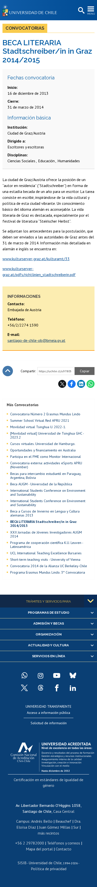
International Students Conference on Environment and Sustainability (47, 492)
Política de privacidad (48, 868)
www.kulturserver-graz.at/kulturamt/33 (36, 258)
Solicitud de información (49, 723)
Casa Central (63, 811)
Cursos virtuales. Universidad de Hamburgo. (42, 444)
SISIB (22, 862)
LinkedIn (81, 384)
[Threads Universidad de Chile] (40, 688)
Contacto (63, 848)
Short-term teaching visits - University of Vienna (45, 559)
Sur (76, 827)
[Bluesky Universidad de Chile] (73, 675)
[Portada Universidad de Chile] (31, 10)
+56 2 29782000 (29, 842)
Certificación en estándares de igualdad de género (48, 782)
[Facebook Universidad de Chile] (56, 688)
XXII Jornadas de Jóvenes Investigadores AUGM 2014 (46, 534)
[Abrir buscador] (81, 10)
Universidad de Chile (45, 862)
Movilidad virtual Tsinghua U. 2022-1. (38, 427)
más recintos (48, 833)
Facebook (72, 384)
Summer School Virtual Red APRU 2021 (39, 420)
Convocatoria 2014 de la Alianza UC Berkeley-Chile (48, 566)
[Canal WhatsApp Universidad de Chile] (24, 675)
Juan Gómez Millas (54, 827)
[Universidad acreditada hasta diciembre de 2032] (52, 756)
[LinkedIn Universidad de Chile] (73, 688)
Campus (22, 821)
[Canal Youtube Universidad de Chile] (56, 675)
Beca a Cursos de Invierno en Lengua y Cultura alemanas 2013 (45, 513)
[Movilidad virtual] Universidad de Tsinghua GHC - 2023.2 (47, 435)
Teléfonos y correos (63, 842)
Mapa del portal (39, 848)
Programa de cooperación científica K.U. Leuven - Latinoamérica (46, 544)
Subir (7, 371)
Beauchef (63, 821)
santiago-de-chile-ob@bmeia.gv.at (36, 340)
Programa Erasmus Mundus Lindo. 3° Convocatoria (47, 572)
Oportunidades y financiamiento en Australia (43, 450)
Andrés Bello (41, 821)
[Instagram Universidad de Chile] (40, 675)
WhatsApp (91, 384)
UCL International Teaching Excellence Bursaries (46, 553)
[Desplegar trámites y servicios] (90, 601)
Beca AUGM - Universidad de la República (41, 484)
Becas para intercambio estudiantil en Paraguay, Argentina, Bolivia (45, 475)
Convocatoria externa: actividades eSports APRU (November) (46, 465)
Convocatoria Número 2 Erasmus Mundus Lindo (45, 414)
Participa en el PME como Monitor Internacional (45, 456)
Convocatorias (24, 28)
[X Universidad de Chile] (24, 688)
